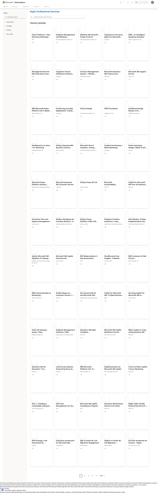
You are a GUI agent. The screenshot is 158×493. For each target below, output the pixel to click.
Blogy (18, 483)
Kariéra (91, 487)
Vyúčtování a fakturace (107, 483)
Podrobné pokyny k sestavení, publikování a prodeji (30, 485)
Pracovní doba (35, 483)
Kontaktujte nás (44, 492)
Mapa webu (36, 492)
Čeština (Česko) (4, 488)
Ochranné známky (91, 492)
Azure (31, 487)
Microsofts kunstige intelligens (9, 487)
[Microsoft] (8, 2)
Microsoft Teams (83, 487)
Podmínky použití (80, 492)
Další (101, 476)
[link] (41, 43)
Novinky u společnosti (99, 487)
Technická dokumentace (57, 483)
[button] (31, 17)
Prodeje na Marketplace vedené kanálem (98, 485)
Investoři (131, 487)
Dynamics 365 (38, 487)
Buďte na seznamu (132, 483)
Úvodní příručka (45, 483)
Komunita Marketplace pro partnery (75, 485)
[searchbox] (16, 17)
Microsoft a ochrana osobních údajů (117, 487)
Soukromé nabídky (70, 483)
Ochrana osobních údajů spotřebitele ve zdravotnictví (16, 492)
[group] (33, 42)
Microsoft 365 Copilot (71, 487)
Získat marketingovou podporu (147, 483)
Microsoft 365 (47, 487)
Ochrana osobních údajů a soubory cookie (62, 492)
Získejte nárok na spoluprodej (55, 485)
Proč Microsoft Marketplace (8, 483)
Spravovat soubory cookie (117, 492)
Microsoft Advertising (57, 487)
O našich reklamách (103, 492)
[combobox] (58, 17)
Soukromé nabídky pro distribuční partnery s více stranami (128, 485)
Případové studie (26, 483)
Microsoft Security (24, 487)
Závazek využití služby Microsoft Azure (88, 483)
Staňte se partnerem (120, 483)
